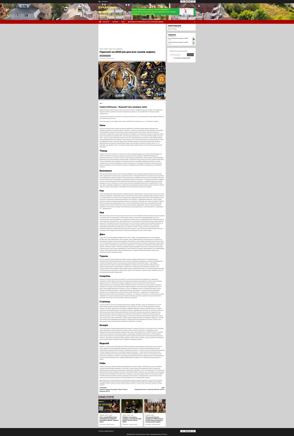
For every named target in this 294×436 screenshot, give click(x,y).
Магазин (115, 22)
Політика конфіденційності (106, 431)
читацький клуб (119, 48)
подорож (108, 383)
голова (150, 380)
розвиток (133, 383)
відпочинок (144, 380)
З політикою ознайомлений (182, 58)
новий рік (158, 381)
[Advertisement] (132, 36)
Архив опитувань (172, 29)
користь (142, 381)
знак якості (127, 381)
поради (110, 415)
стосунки (139, 383)
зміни (122, 381)
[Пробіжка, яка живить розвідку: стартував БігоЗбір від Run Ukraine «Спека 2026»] (132, 406)
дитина (160, 380)
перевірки (102, 383)
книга (138, 381)
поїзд (112, 383)
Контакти (106, 22)
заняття (118, 381)
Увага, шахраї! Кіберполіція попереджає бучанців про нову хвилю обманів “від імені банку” (109, 419)
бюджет (133, 380)
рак (116, 383)
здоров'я (106, 48)
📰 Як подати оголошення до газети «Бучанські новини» (146, 22)
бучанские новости (116, 380)
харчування (154, 383)
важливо (139, 380)
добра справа (106, 381)
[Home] (100, 22)
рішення (123, 383)
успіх (143, 383)
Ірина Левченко (110, 58)
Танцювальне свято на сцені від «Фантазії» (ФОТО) (149, 388)
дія (100, 381)
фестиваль (148, 383)
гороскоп (102, 48)
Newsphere (154, 434)
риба (119, 383)
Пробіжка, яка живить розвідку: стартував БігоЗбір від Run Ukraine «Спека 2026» (132, 419)
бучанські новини (126, 380)
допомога (112, 381)
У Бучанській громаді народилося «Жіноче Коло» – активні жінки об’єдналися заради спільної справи (154, 419)
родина (128, 383)
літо (146, 381)
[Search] (194, 21)
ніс (154, 381)
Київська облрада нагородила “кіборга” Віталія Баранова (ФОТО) (113, 389)
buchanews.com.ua (107, 380)
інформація (102, 415)
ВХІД (123, 22)
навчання (151, 381)
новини (110, 48)
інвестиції (133, 381)
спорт (113, 48)
